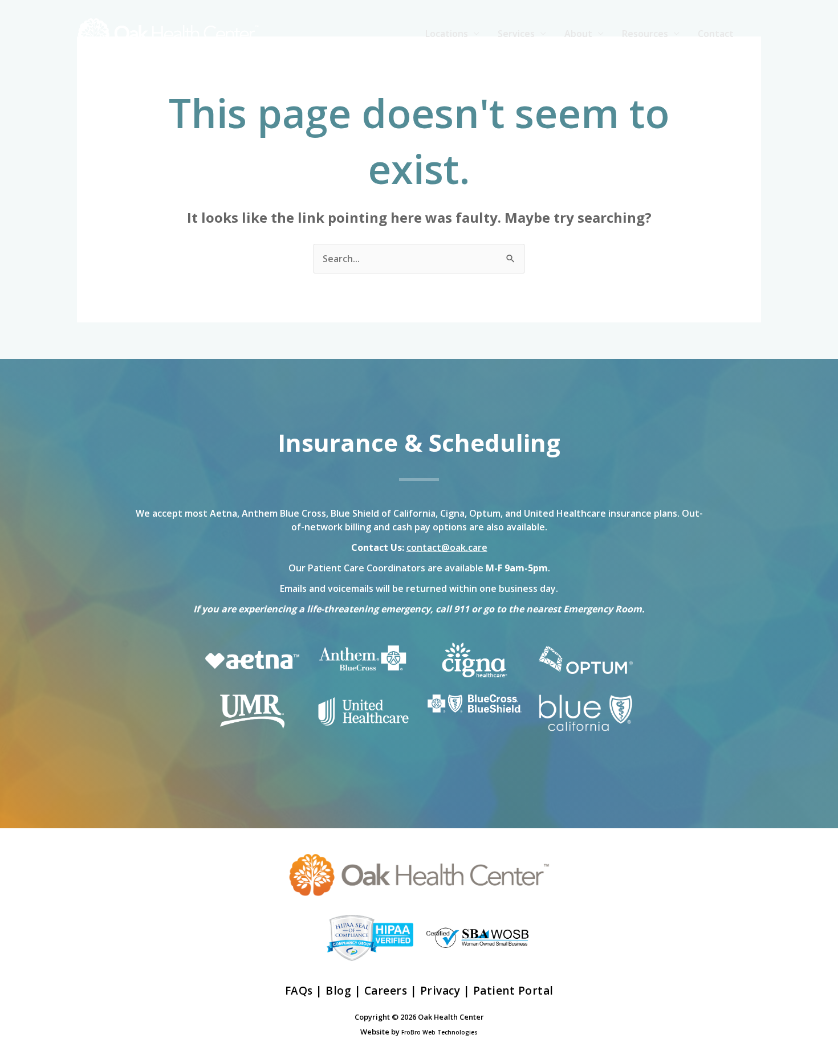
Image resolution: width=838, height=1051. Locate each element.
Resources (645, 33)
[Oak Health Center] (168, 32)
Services (516, 33)
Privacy (440, 990)
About (578, 33)
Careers (386, 990)
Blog (338, 990)
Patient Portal (513, 990)
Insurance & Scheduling (419, 442)
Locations (446, 33)
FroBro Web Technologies (439, 1032)
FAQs (299, 990)
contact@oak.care (446, 547)
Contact (716, 33)
